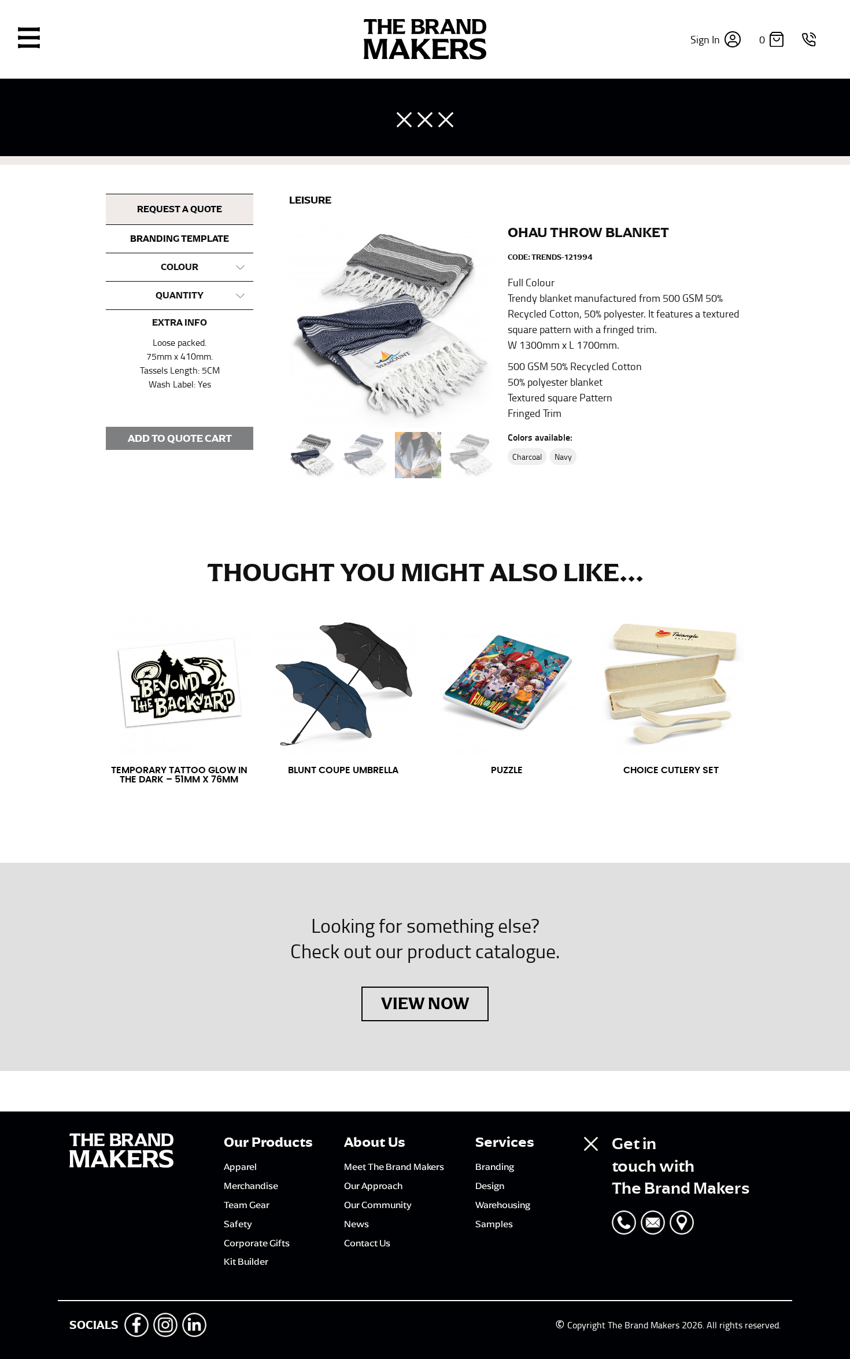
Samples (494, 1224)
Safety (238, 1224)
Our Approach (373, 1185)
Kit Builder (246, 1261)
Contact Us (367, 1243)
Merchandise (251, 1185)
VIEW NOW (425, 1003)
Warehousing (502, 1205)
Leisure (310, 200)
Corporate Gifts (257, 1243)
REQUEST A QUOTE (179, 209)
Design (489, 1185)
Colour (179, 267)
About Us (374, 1142)
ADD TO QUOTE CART (180, 438)
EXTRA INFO (179, 322)
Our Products (268, 1142)
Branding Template (179, 239)
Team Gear (246, 1205)
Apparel (240, 1166)
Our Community (378, 1205)
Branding (494, 1166)
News (356, 1224)
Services (504, 1142)
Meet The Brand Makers (394, 1166)
